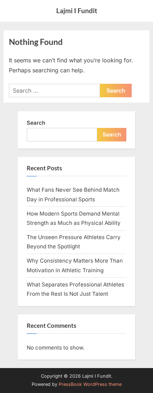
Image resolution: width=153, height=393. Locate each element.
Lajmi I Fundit (76, 10)
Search (36, 122)
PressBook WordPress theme (90, 384)
